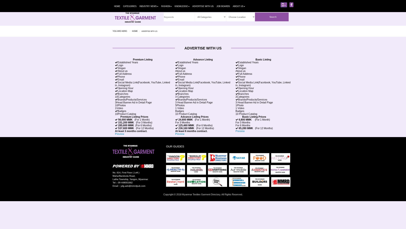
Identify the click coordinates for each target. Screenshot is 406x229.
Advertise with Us (203, 6)
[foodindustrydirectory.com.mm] (260, 158)
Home (117, 6)
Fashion (165, 6)
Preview (119, 134)
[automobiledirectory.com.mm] (239, 171)
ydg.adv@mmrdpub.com (133, 186)
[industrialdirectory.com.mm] (197, 171)
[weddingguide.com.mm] (281, 158)
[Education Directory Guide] (197, 183)
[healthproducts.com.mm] (176, 171)
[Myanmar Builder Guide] (260, 183)
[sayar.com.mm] (239, 158)
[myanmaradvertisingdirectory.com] (218, 171)
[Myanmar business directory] (218, 158)
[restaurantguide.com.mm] (176, 183)
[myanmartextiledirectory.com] (281, 171)
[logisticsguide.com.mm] (260, 171)
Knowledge (181, 6)
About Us (238, 6)
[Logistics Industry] (218, 183)
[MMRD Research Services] (281, 183)
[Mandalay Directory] (197, 158)
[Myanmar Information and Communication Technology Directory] (239, 183)
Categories (130, 6)
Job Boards (223, 6)
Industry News (148, 6)
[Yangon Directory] (176, 158)
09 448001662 (125, 182)
